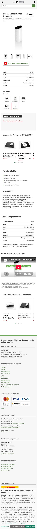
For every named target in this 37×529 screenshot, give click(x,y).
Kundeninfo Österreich (7, 466)
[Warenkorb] (34, 2)
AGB (2, 376)
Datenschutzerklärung (12, 523)
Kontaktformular (5, 432)
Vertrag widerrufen (6, 387)
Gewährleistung (5, 373)
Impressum (23, 523)
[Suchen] (33, 5)
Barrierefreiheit (5, 382)
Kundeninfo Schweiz (7, 468)
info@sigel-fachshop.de (17, 423)
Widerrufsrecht (5, 371)
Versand (3, 367)
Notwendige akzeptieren (17, 526)
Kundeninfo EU (5, 471)
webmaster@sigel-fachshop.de (10, 427)
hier (32, 284)
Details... (3, 408)
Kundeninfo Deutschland (8, 464)
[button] (14, 162)
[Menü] (2, 2)
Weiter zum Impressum (7, 453)
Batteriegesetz (5, 380)
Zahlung (3, 369)
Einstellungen (5, 526)
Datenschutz (4, 378)
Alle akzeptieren (30, 526)
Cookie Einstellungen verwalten (10, 384)
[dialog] (18, 508)
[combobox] (17, 5)
